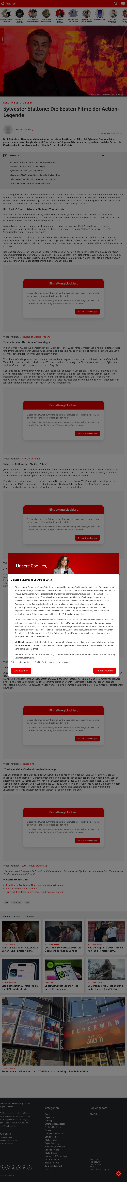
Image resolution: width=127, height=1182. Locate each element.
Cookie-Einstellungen (44, 662)
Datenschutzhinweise (20, 662)
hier (54, 594)
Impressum (63, 662)
